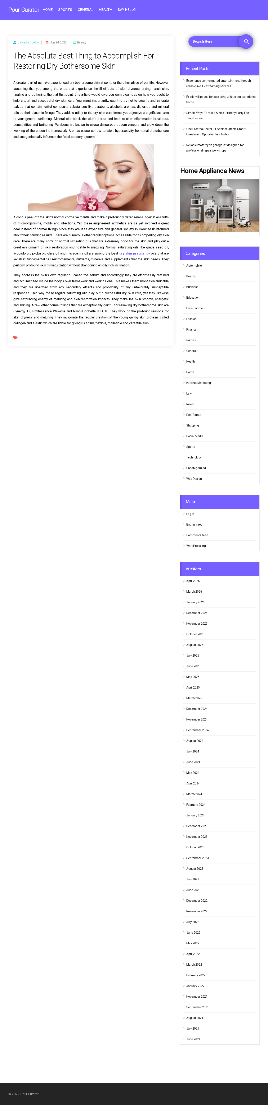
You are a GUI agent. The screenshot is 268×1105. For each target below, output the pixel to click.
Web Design (194, 478)
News (190, 404)
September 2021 (197, 1007)
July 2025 (192, 655)
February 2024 (195, 804)
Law (189, 393)
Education (193, 297)
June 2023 (193, 890)
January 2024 (195, 815)
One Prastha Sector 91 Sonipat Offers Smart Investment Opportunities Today (216, 131)
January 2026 (195, 602)
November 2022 (196, 911)
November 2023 (196, 836)
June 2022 (193, 932)
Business (192, 287)
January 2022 (195, 986)
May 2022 (192, 943)
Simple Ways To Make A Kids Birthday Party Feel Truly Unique (218, 115)
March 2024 (194, 794)
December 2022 (196, 900)
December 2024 (196, 708)
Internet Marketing (198, 382)
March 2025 (194, 698)
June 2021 (193, 1039)
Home (48, 10)
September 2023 (197, 858)
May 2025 (192, 677)
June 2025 (193, 666)
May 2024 (192, 772)
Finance (191, 329)
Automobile (194, 265)
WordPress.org (196, 545)
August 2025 (194, 645)
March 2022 (194, 964)
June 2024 (193, 762)
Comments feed (197, 535)
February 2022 (195, 975)
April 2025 (193, 687)
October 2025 (195, 634)
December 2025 (196, 613)
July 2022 (192, 922)
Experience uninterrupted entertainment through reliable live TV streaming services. (218, 83)
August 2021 (194, 1018)
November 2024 (196, 719)
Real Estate (193, 414)
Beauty (191, 276)
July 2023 (192, 879)
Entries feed (194, 524)
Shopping (192, 425)
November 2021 (196, 996)
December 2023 (196, 826)
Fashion (191, 319)
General (85, 10)
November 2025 (196, 623)
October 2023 (195, 847)
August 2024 (194, 740)
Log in (190, 514)
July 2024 (192, 751)
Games (191, 340)
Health (105, 10)
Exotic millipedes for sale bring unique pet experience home (221, 99)
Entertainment (196, 308)
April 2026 (193, 581)
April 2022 (193, 954)
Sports (65, 10)
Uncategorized (196, 468)
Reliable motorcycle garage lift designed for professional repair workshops (215, 147)
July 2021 (192, 1028)
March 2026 (194, 591)
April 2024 (193, 783)
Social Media (194, 436)
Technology (194, 457)
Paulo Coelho (30, 42)
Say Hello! (127, 10)
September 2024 (197, 730)
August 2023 (194, 868)
